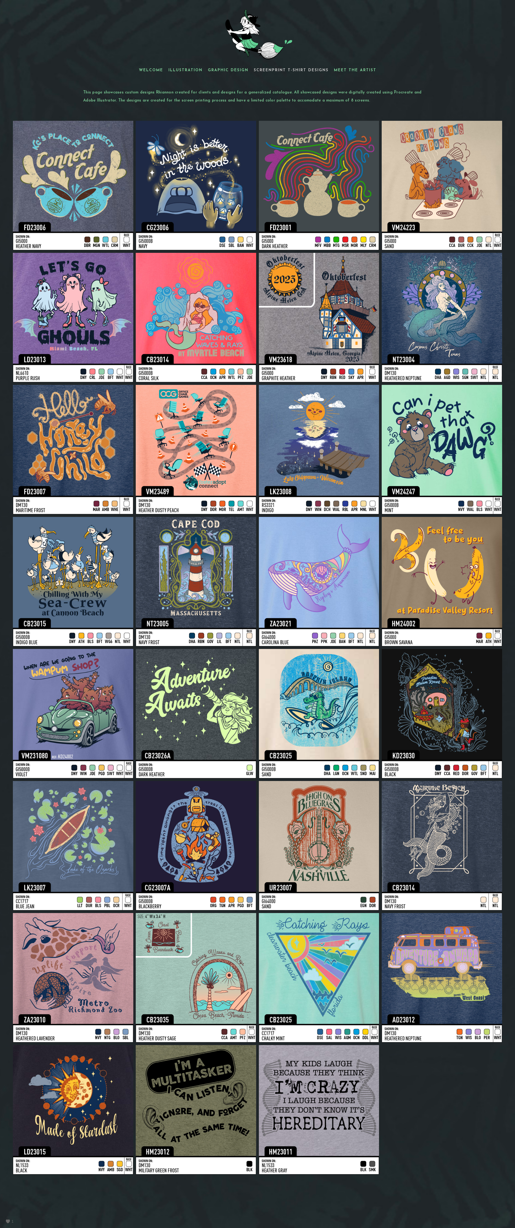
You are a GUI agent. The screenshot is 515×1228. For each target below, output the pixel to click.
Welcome (151, 70)
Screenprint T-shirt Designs (291, 70)
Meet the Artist (355, 70)
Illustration (185, 70)
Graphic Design (228, 70)
